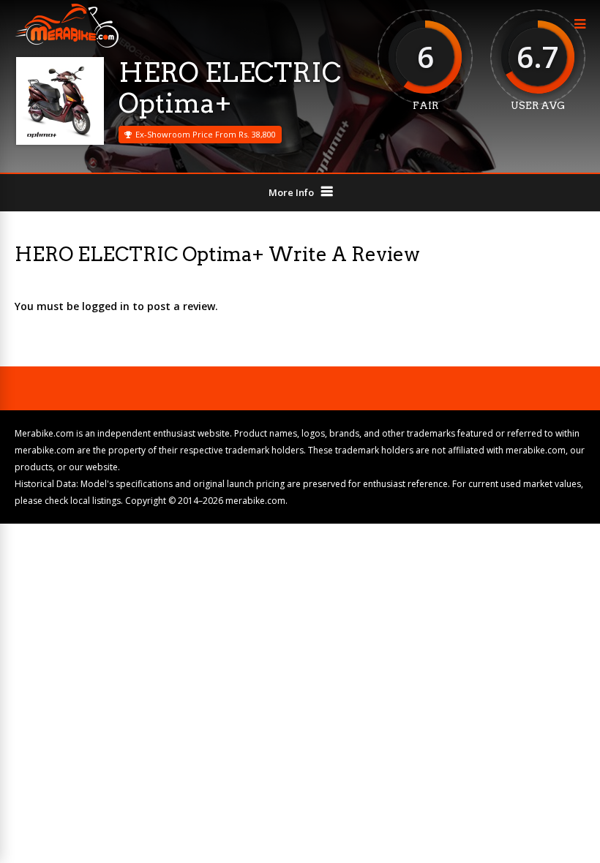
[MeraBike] (67, 44)
